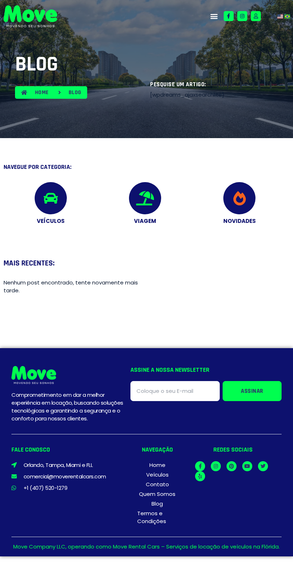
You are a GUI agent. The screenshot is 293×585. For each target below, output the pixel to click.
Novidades (239, 221)
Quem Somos (157, 494)
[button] (214, 16)
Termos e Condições (151, 517)
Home (157, 465)
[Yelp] (200, 476)
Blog (157, 503)
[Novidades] (239, 198)
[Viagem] (145, 198)
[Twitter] (263, 466)
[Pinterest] (232, 466)
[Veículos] (51, 198)
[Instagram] (242, 16)
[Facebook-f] (229, 16)
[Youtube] (247, 466)
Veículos (51, 221)
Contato (157, 484)
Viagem (145, 221)
